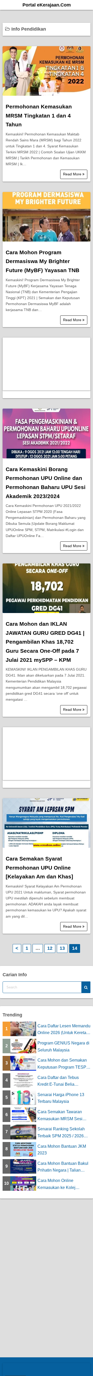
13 (62, 948)
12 (49, 948)
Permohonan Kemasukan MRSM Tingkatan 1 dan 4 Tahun (39, 115)
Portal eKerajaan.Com (46, 5)
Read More (72, 174)
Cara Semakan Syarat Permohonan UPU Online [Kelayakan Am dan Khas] (39, 867)
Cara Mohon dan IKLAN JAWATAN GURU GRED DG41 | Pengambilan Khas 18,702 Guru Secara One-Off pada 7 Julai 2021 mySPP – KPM (45, 642)
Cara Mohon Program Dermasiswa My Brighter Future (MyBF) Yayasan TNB (42, 261)
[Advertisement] (46, 364)
